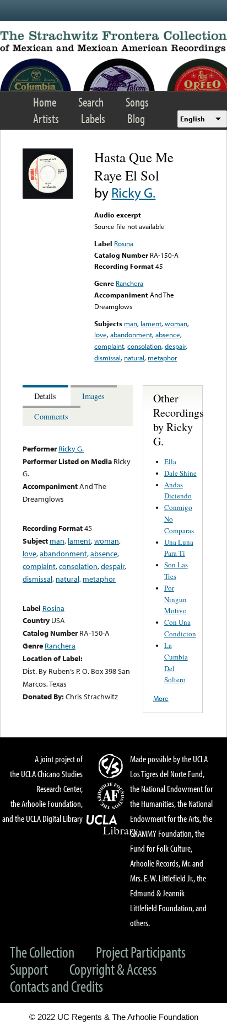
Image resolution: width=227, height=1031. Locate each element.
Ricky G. (133, 192)
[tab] (47, 395)
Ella (170, 461)
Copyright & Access (112, 969)
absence (167, 334)
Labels (93, 118)
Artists (46, 118)
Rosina (123, 243)
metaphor (162, 357)
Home (44, 102)
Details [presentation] (45, 396)
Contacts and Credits (56, 986)
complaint (109, 346)
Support (29, 969)
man (130, 323)
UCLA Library (112, 825)
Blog (136, 118)
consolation (144, 346)
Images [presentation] (93, 396)
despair (175, 346)
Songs (137, 102)
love (100, 334)
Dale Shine (180, 473)
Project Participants (141, 951)
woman (176, 323)
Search (91, 102)
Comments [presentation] (51, 416)
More (161, 698)
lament (150, 323)
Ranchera (129, 283)
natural (134, 357)
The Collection (42, 951)
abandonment (131, 334)
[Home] (113, 42)
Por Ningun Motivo (175, 599)
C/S (112, 765)
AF (112, 796)
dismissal (107, 357)
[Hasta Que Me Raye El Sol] (48, 196)
